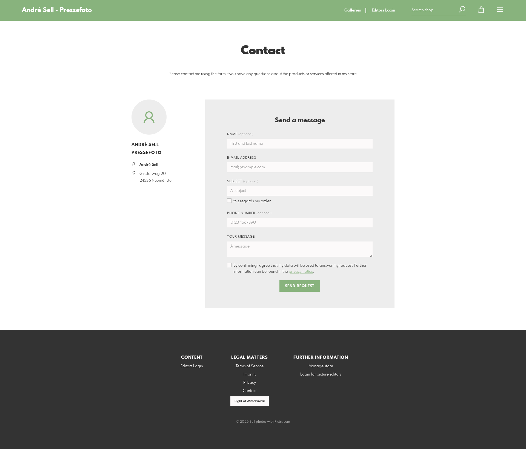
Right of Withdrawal (250, 401)
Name (240, 134)
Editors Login (383, 10)
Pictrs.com (282, 422)
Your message (241, 236)
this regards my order (252, 201)
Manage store (320, 366)
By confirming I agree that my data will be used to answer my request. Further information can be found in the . (300, 269)
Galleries (352, 10)
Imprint (250, 374)
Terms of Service (250, 366)
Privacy (249, 383)
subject (242, 181)
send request (300, 286)
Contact (250, 391)
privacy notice (301, 272)
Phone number (249, 213)
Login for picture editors (321, 374)
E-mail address (241, 158)
